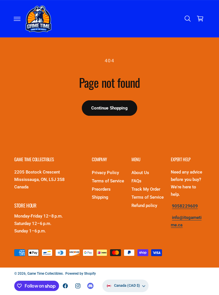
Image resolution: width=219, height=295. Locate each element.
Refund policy (144, 205)
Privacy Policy (105, 172)
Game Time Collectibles (45, 274)
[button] (17, 19)
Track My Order (145, 189)
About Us (140, 172)
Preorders (101, 189)
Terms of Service (108, 181)
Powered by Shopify (80, 274)
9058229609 (185, 206)
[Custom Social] (90, 286)
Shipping (100, 197)
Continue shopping (109, 108)
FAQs (136, 181)
